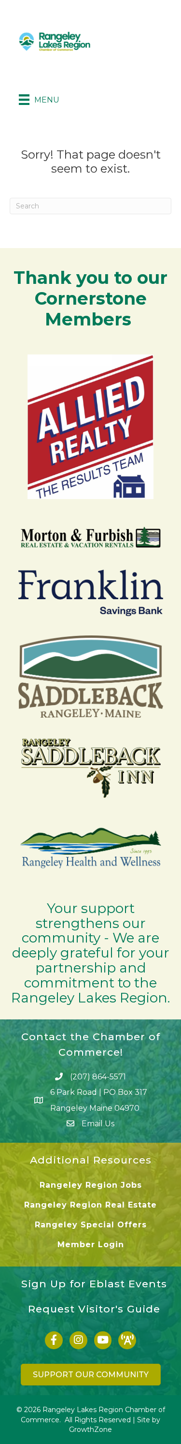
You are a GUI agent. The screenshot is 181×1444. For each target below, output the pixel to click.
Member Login (90, 1244)
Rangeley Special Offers (91, 1224)
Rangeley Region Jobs (91, 1185)
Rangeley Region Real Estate (90, 1204)
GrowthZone (90, 1429)
